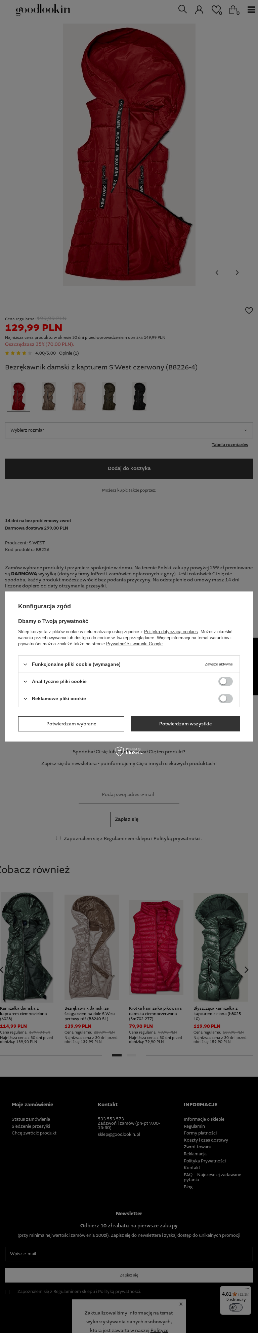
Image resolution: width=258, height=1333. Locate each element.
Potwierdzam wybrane (71, 723)
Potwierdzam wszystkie (185, 723)
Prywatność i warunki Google (134, 643)
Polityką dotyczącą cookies (171, 631)
